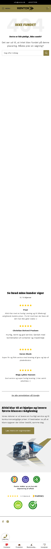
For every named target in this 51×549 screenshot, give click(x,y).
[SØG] (46, 53)
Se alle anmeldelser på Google (25, 395)
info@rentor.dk (19, 2)
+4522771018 (32, 2)
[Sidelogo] (25, 8)
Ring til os (5, 539)
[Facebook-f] (3, 521)
